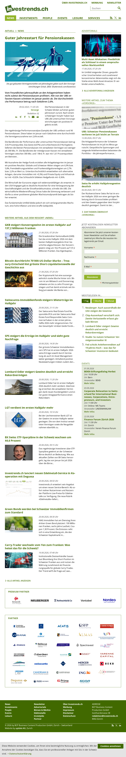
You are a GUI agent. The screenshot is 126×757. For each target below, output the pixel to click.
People (47, 18)
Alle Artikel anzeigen (19, 580)
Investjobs (39, 716)
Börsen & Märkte (42, 710)
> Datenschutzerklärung (20, 753)
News (10, 18)
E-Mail (88, 266)
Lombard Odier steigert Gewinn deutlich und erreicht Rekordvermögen (102, 329)
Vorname (89, 247)
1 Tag (86, 301)
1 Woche (97, 301)
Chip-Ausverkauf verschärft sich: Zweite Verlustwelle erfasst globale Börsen (102, 318)
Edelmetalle (40, 713)
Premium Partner (18, 591)
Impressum (68, 710)
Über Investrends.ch (74, 2)
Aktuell (9, 30)
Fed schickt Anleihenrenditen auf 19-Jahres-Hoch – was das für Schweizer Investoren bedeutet (102, 347)
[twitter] (28, 118)
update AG (21, 728)
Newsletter (114, 2)
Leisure (77, 18)
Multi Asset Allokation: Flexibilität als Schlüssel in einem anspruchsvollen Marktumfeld (101, 62)
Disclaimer (68, 713)
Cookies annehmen (110, 746)
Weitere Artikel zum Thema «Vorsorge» (97, 102)
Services (94, 18)
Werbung (97, 2)
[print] (36, 118)
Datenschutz (69, 716)
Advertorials (89, 30)
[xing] (19, 118)
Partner (13, 618)
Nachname (90, 257)
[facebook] (24, 118)
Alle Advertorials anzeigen (99, 90)
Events (62, 18)
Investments (28, 18)
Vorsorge (35, 110)
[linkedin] (15, 118)
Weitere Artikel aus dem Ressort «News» (29, 217)
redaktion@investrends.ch (105, 716)
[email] (32, 118)
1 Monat (110, 301)
